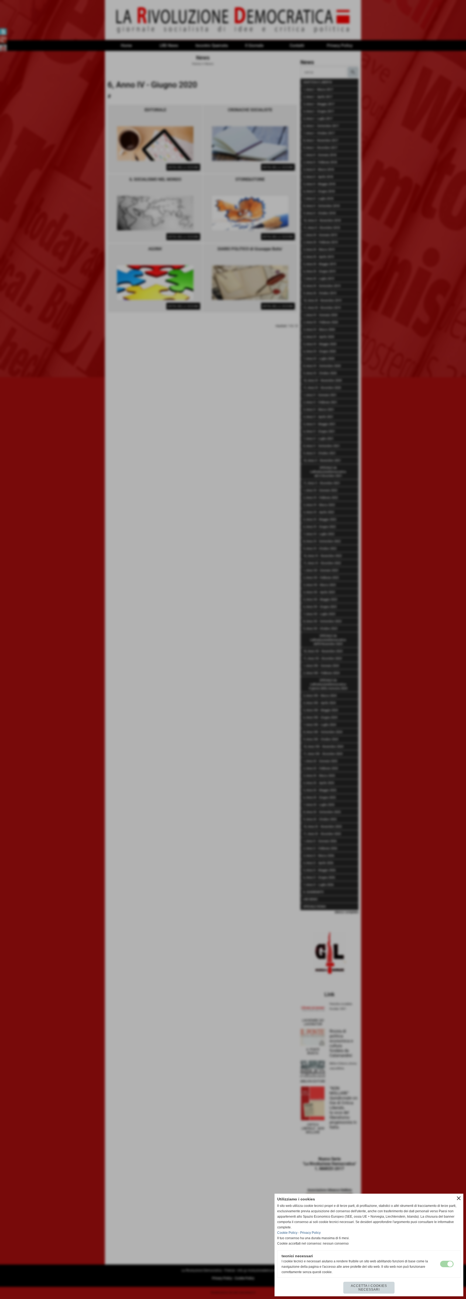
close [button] (458, 1198)
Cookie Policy (287, 1233)
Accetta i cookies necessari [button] (369, 1287)
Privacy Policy (310, 1233)
